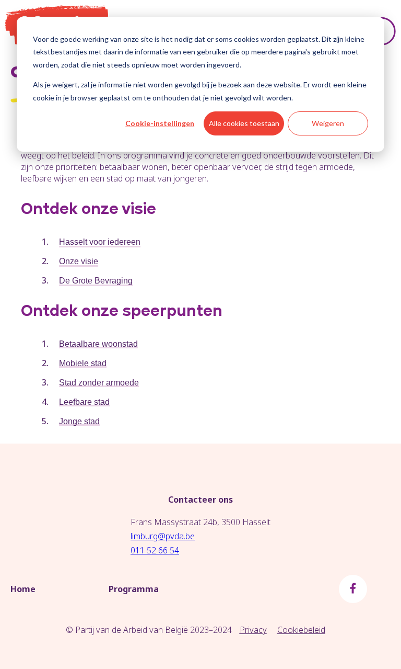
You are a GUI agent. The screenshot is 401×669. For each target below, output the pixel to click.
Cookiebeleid (301, 630)
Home (23, 589)
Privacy (253, 630)
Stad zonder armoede (99, 382)
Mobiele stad (83, 363)
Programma (134, 589)
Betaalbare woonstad (98, 343)
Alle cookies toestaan (244, 123)
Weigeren (328, 123)
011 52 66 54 (155, 550)
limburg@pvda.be (163, 536)
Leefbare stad (84, 402)
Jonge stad (79, 421)
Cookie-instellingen (159, 123)
